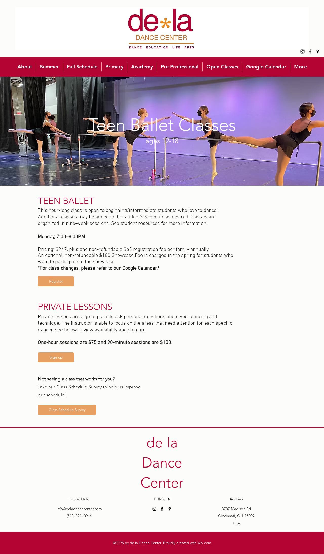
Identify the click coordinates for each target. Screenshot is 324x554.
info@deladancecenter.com (79, 508)
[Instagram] (302, 51)
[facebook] (310, 51)
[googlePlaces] (317, 51)
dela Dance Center (162, 462)
